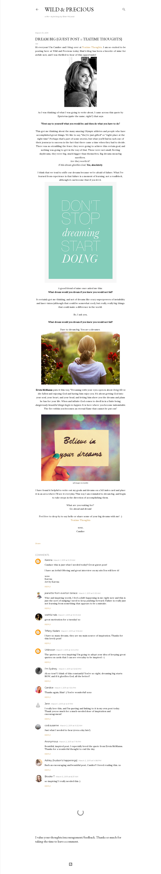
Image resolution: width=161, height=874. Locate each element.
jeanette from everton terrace (61, 593)
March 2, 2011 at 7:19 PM (70, 741)
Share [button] (37, 543)
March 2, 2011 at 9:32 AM (71, 725)
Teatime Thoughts (92, 47)
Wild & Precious (69, 9)
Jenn (47, 703)
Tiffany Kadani (52, 631)
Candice (49, 687)
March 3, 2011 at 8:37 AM (67, 776)
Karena (48, 560)
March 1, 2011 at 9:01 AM (64, 560)
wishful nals (51, 614)
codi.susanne (52, 725)
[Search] (124, 9)
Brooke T (50, 776)
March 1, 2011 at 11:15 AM (71, 631)
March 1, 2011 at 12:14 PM (67, 650)
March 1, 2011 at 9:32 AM (89, 593)
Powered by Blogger (83, 864)
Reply (48, 586)
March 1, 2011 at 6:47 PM (62, 704)
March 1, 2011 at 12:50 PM (70, 669)
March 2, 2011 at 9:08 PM (90, 760)
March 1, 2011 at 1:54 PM (65, 688)
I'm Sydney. (51, 668)
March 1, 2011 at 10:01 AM (69, 615)
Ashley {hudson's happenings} (61, 760)
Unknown (50, 649)
